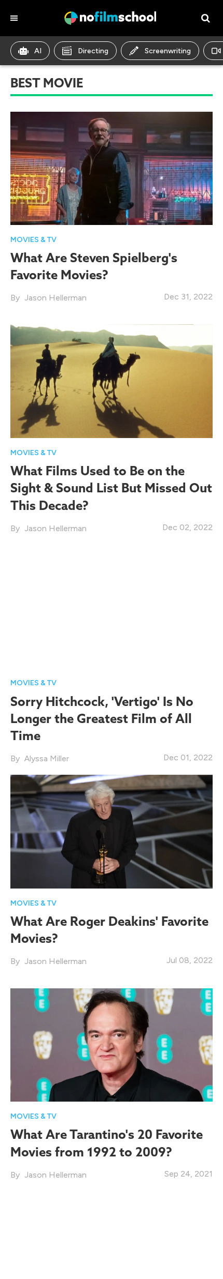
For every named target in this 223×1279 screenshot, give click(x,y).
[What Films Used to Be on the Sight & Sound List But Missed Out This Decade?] (111, 380)
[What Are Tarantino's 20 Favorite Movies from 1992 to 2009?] (111, 1044)
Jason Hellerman (55, 298)
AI (37, 51)
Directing (93, 51)
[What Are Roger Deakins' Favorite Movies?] (111, 831)
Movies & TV (33, 239)
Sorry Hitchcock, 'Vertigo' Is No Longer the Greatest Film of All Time (101, 718)
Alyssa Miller (46, 758)
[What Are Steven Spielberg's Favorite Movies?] (111, 167)
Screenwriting (168, 51)
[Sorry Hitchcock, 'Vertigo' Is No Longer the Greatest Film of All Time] (111, 611)
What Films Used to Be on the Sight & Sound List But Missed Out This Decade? (111, 488)
